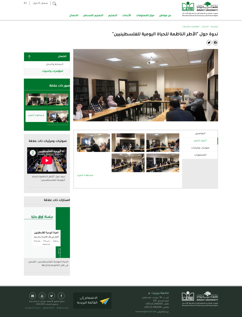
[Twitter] (209, 43)
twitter (51, 296)
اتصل (32, 296)
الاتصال (73, 15)
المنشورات (200, 155)
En (25, 2)
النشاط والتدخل (54, 64)
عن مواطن (165, 15)
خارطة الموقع (48, 308)
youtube (42, 296)
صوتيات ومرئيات (200, 148)
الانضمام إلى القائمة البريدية (87, 300)
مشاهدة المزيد (85, 175)
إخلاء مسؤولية (62, 308)
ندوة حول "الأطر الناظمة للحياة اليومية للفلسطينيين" (48, 179)
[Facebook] (215, 43)
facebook (61, 296)
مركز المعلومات (145, 15)
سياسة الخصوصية (33, 308)
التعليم (112, 15)
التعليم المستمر (93, 15)
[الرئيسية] (200, 9)
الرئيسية (214, 27)
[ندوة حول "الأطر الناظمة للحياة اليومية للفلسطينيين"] (145, 85)
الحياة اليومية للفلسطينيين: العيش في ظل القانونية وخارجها (48, 264)
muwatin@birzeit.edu (145, 312)
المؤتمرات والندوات (190, 27)
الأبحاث (126, 15)
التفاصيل (200, 134)
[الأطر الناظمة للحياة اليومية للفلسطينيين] (162, 142)
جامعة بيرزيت (160, 293)
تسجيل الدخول (40, 2)
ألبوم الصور (194, 141)
